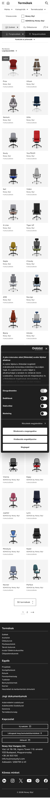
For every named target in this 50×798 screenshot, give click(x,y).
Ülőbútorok (7, 641)
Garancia (6, 709)
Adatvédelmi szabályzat (13, 702)
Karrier (5, 686)
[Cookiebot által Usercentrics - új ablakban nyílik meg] (32, 348)
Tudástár (6, 680)
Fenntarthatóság (9, 676)
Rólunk (5, 673)
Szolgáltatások (8, 670)
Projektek (6, 667)
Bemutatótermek (9, 683)
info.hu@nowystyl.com (13, 759)
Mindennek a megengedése (25, 431)
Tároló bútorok (8, 647)
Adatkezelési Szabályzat (13, 706)
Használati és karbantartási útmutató (18, 689)
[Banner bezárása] (46, 349)
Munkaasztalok (8, 644)
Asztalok (6, 638)
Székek (5, 635)
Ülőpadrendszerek (10, 654)
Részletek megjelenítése (32, 423)
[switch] (43, 398)
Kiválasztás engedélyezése (25, 439)
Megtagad (25, 447)
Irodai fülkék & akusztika (12, 650)
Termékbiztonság (9, 712)
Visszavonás (11, 16)
